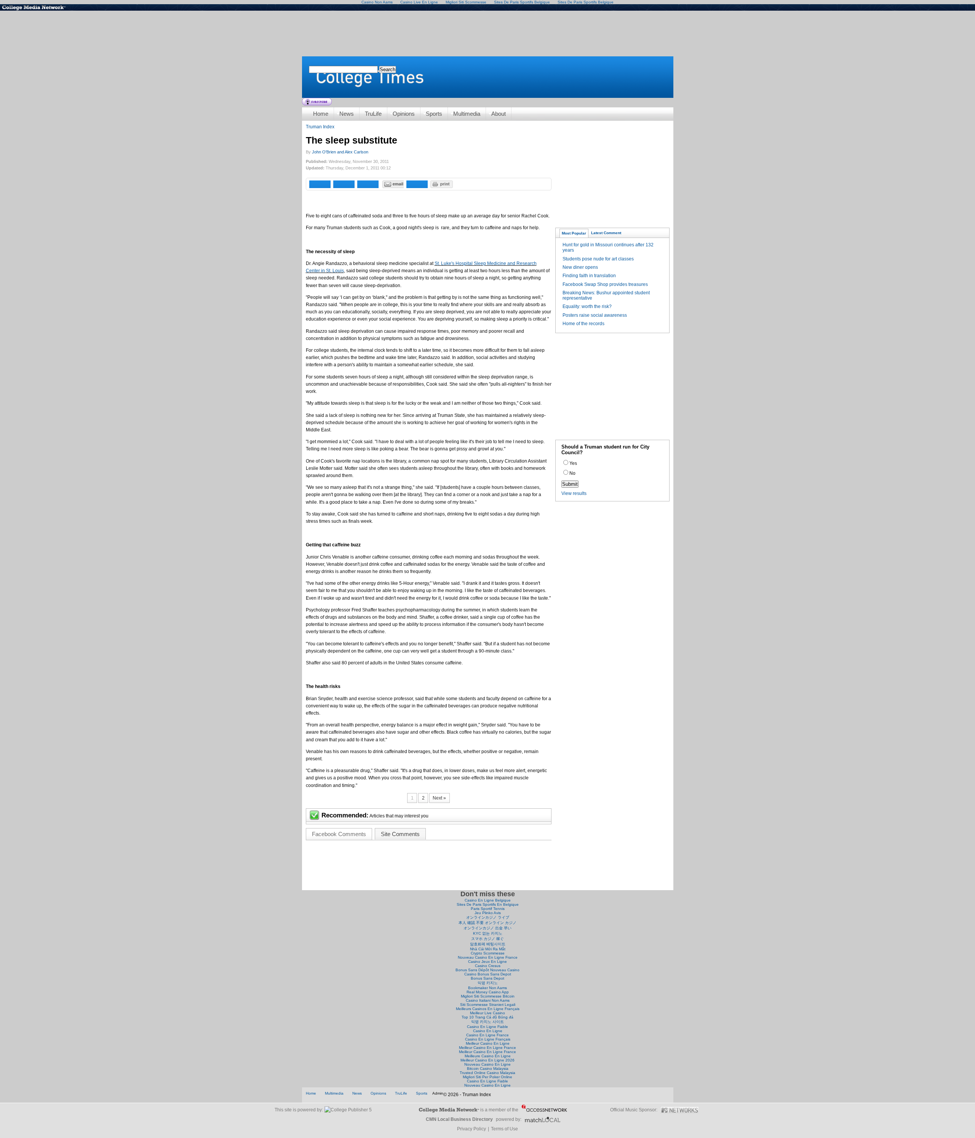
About (498, 113)
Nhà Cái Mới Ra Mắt (487, 949)
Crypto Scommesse (488, 953)
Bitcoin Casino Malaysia (487, 1068)
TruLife (373, 113)
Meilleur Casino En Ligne (488, 1043)
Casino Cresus (487, 966)
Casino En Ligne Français (487, 1039)
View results (574, 493)
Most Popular (574, 233)
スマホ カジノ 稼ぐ (487, 939)
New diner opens (580, 267)
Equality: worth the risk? (587, 306)
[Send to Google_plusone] (368, 184)
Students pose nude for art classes (598, 259)
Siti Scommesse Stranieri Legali (487, 1004)
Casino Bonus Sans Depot (487, 974)
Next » (439, 798)
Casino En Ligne (487, 1031)
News (346, 113)
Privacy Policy (471, 1129)
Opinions (404, 113)
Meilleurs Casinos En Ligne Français (487, 1009)
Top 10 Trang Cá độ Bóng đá (487, 1017)
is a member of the (499, 1109)
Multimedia (466, 113)
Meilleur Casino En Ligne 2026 (487, 1060)
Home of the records (583, 323)
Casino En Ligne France (487, 1035)
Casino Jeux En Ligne (487, 961)
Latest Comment (606, 233)
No (572, 473)
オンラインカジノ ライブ (487, 917)
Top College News (38, 7)
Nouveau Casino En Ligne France (488, 957)
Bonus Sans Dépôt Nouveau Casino (487, 970)
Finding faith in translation (589, 275)
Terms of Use (504, 1129)
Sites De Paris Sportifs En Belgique (488, 904)
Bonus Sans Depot (487, 978)
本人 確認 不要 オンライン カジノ (487, 923)
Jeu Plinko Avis (488, 913)
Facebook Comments (339, 834)
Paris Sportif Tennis (488, 909)
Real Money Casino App (488, 992)
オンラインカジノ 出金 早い (487, 928)
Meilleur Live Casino (487, 1013)
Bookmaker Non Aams (487, 988)
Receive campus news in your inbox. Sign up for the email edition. (317, 101)
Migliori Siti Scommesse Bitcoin (488, 996)
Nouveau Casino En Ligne (487, 1064)
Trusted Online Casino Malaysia (487, 1073)
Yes (573, 463)
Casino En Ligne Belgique (488, 900)
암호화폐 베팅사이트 (487, 944)
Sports (434, 113)
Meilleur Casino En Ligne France (487, 1047)
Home (487, 77)
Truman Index (320, 126)
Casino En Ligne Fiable (487, 1027)
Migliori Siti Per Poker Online (487, 1077)
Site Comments (400, 834)
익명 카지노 (488, 983)
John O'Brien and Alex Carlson (340, 152)
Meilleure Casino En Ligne (488, 1056)
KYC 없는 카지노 (487, 933)
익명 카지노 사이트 (487, 1022)
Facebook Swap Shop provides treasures (605, 284)
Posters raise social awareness (595, 315)
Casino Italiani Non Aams (488, 1000)
